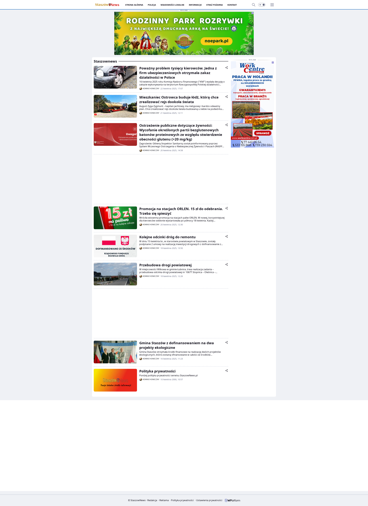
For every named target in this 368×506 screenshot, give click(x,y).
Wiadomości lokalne (172, 4)
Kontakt (232, 4)
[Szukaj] (253, 4)
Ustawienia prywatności (208, 500)
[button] (261, 4)
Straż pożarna (214, 4)
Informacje (195, 4)
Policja (152, 4)
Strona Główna (134, 4)
